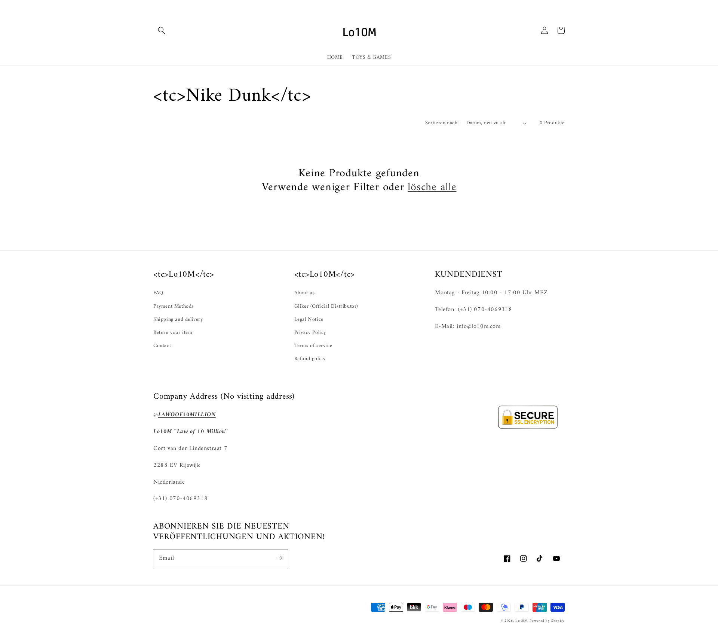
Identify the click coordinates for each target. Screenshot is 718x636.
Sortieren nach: (442, 123)
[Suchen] (161, 30)
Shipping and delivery (178, 319)
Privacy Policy (310, 332)
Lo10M (521, 621)
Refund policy (310, 358)
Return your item (173, 332)
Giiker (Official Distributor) (326, 306)
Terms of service (313, 345)
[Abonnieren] (279, 558)
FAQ (158, 293)
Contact (162, 345)
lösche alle (432, 187)
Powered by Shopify (547, 621)
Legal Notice (308, 319)
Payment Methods (173, 306)
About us (304, 293)
